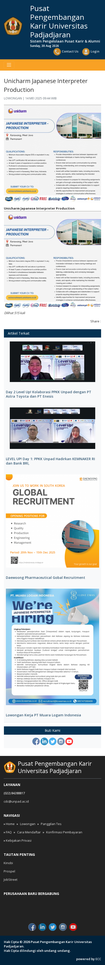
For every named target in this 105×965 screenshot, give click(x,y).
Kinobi (8, 863)
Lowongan (27, 824)
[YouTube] (69, 741)
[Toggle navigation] (9, 65)
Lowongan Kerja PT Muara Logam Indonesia (43, 715)
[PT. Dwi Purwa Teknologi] (52, 910)
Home (10, 824)
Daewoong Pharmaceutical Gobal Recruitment (45, 577)
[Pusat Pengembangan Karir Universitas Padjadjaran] (13, 26)
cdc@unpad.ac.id (16, 801)
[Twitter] (52, 741)
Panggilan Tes (51, 824)
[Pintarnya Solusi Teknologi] (20, 902)
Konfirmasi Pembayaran (64, 832)
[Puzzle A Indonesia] (52, 902)
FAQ (9, 832)
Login (95, 51)
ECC (98, 959)
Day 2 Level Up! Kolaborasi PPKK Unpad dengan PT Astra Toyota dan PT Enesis (48, 394)
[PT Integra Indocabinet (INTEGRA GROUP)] (85, 902)
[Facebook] (36, 741)
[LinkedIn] (44, 741)
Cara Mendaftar (29, 832)
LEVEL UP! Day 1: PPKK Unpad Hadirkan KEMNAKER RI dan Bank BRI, (50, 461)
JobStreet (10, 879)
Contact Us (70, 51)
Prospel (9, 871)
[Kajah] (20, 910)
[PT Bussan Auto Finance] (85, 910)
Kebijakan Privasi (19, 840)
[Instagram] (61, 741)
